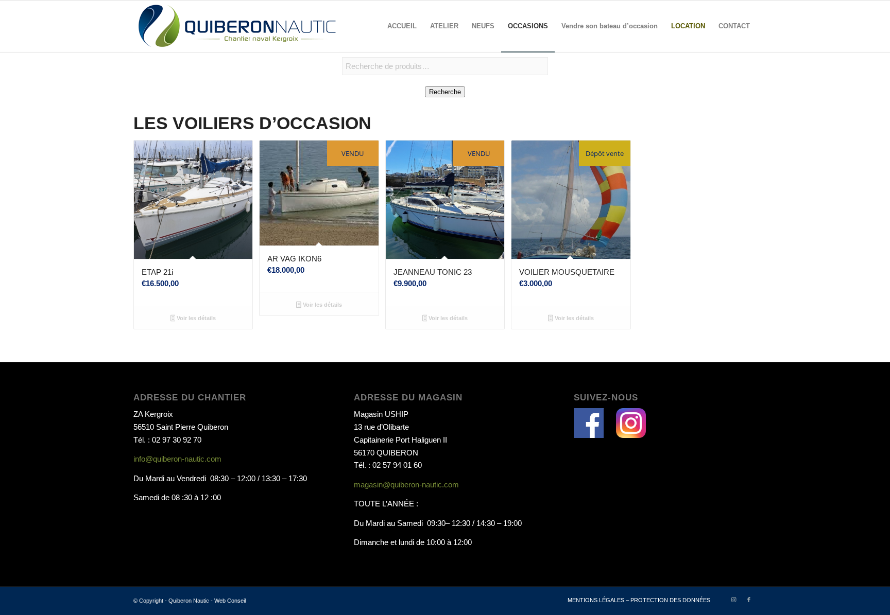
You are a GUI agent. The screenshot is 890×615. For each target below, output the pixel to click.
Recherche (445, 92)
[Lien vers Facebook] (749, 599)
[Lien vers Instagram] (733, 599)
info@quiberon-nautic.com (177, 458)
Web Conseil (230, 601)
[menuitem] (402, 26)
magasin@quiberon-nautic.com (406, 484)
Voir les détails (195, 318)
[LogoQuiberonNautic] (236, 26)
